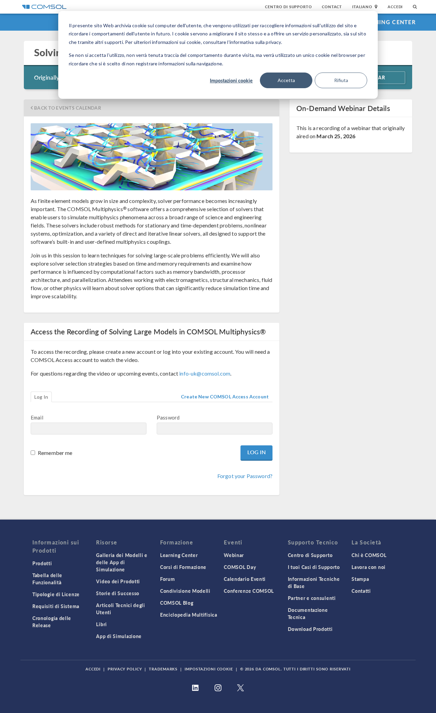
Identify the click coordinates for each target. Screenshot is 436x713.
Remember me (55, 452)
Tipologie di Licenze (56, 594)
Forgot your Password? (244, 476)
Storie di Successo (117, 593)
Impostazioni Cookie (209, 668)
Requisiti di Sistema (55, 606)
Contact (332, 6)
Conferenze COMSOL (249, 590)
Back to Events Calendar (67, 108)
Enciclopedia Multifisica (188, 614)
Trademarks (163, 668)
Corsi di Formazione (183, 567)
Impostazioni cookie (231, 80)
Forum (167, 578)
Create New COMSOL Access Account (225, 396)
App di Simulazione (119, 636)
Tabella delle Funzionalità (47, 579)
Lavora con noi (369, 567)
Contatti (361, 590)
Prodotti (42, 563)
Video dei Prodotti (118, 581)
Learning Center (388, 22)
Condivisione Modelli (185, 590)
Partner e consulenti (312, 598)
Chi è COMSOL (369, 555)
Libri (101, 624)
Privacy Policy (125, 668)
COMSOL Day (240, 567)
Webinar (234, 555)
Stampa (360, 578)
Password (168, 417)
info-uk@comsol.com (204, 373)
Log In (41, 397)
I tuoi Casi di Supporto (314, 567)
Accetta (286, 80)
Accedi (395, 6)
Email (37, 417)
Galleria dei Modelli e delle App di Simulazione (121, 562)
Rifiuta (341, 80)
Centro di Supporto (288, 6)
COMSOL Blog (176, 602)
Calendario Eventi (245, 578)
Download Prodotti (310, 628)
